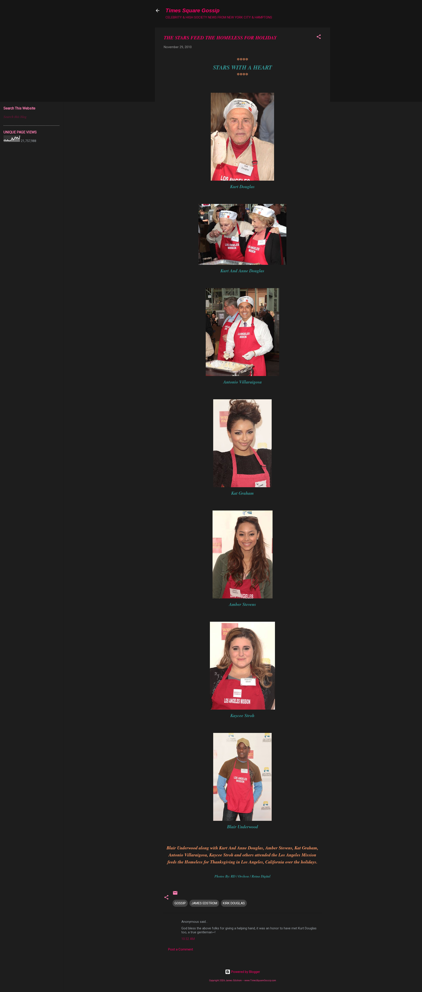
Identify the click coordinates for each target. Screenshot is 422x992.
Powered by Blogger (245, 972)
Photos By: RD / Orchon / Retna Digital (242, 876)
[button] (318, 37)
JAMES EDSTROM (204, 903)
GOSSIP (180, 903)
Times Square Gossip (193, 10)
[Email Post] (175, 894)
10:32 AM (188, 939)
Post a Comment (180, 949)
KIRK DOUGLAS (234, 903)
